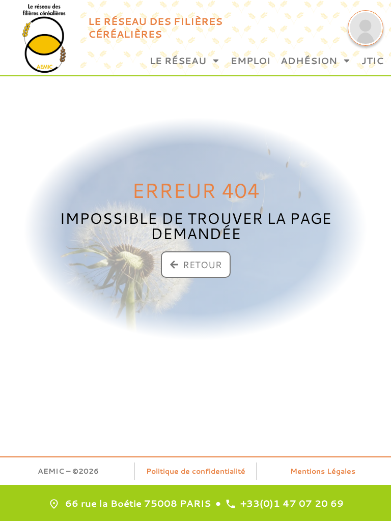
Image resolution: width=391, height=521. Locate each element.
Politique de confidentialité (195, 471)
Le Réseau (178, 60)
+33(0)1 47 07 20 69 (292, 503)
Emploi (250, 60)
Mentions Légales (322, 471)
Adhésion (309, 60)
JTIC (372, 60)
